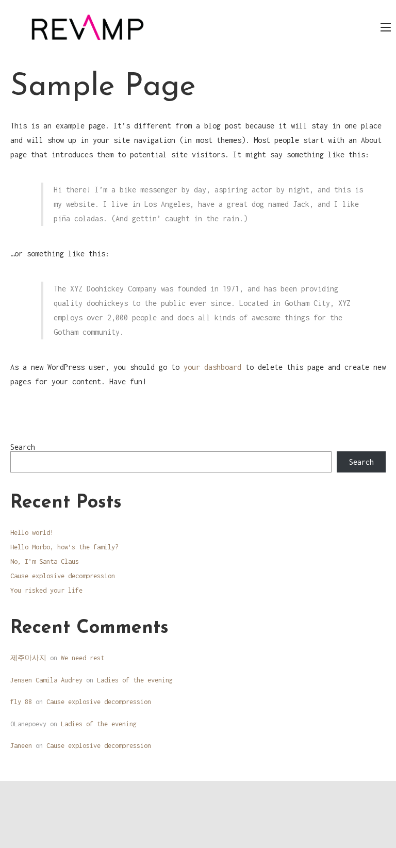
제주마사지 (28, 658)
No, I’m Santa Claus (44, 561)
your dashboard (212, 367)
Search (22, 447)
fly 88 (21, 702)
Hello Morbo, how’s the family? (64, 547)
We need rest (82, 658)
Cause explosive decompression (62, 576)
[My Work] (87, 27)
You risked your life (46, 590)
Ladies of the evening (135, 680)
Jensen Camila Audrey (46, 680)
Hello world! (32, 532)
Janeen (21, 745)
